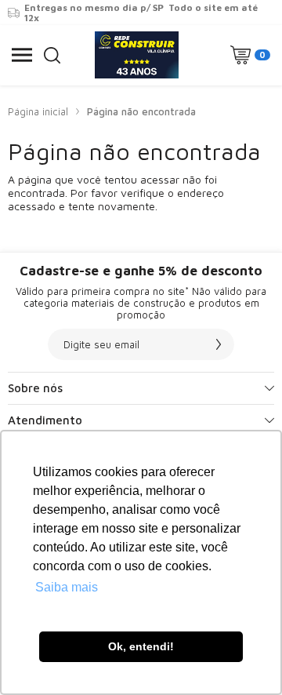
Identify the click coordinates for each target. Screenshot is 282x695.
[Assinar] (218, 344)
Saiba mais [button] (66, 587)
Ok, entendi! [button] (141, 646)
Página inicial (38, 111)
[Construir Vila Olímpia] (137, 54)
